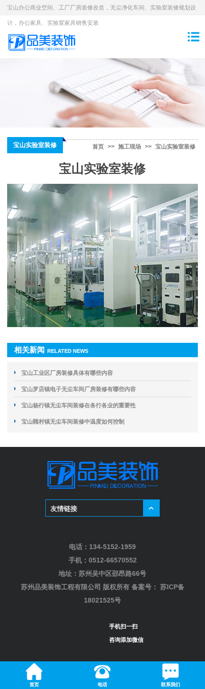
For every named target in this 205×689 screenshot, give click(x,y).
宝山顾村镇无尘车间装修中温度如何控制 (72, 421)
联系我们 (170, 684)
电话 (102, 684)
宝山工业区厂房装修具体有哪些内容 (67, 373)
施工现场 (129, 146)
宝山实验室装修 (175, 146)
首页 (98, 146)
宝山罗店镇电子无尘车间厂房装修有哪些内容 (78, 389)
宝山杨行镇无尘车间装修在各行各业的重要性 (78, 405)
